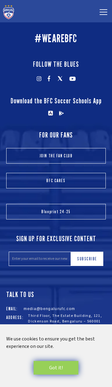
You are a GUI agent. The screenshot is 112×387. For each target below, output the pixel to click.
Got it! (56, 367)
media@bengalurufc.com (49, 309)
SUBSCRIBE (87, 258)
